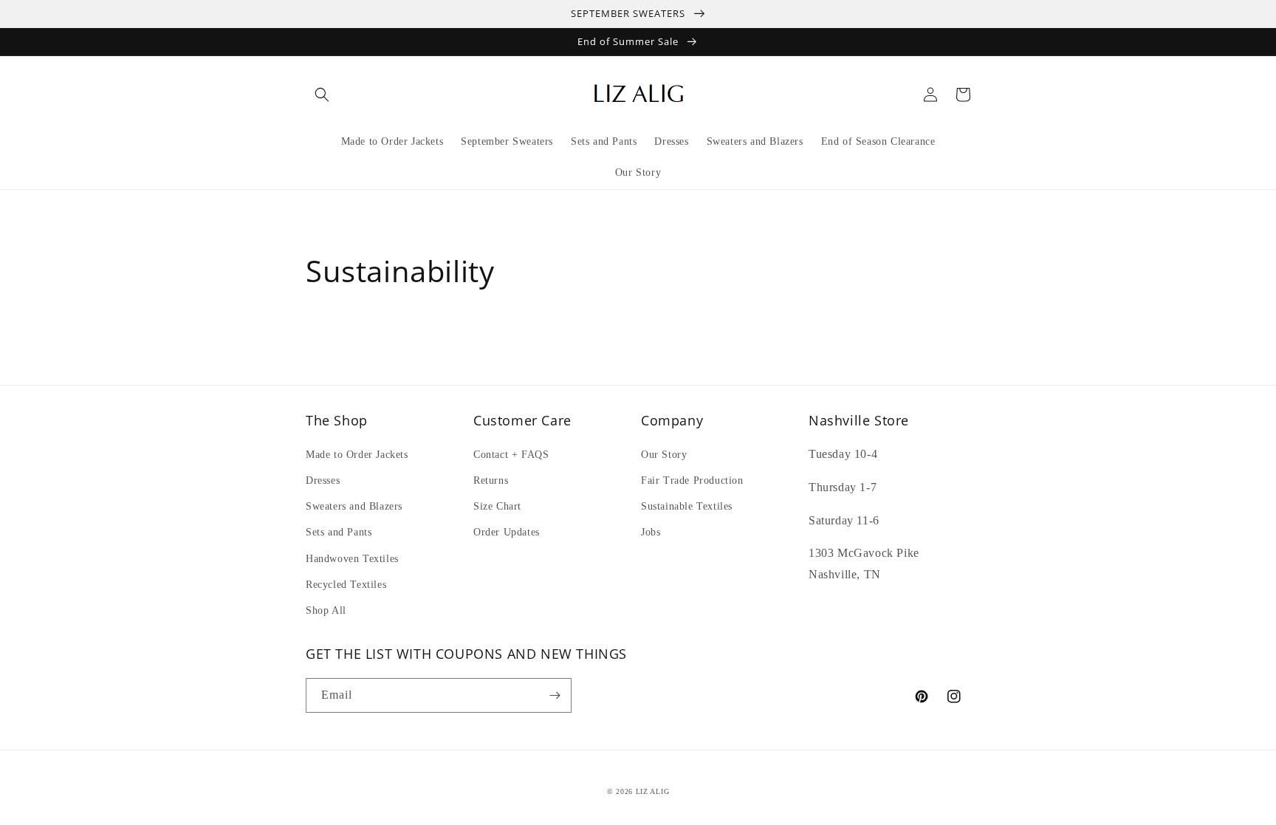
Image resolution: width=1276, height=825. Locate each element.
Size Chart (497, 506)
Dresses (323, 480)
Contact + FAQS (511, 454)
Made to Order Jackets (357, 454)
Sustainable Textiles (687, 506)
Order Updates (506, 532)
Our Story (664, 454)
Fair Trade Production (692, 480)
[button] (322, 94)
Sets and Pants (338, 532)
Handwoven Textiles (352, 558)
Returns (490, 480)
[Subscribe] (554, 695)
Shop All (326, 610)
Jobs (650, 532)
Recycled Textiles (346, 584)
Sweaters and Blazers (354, 506)
